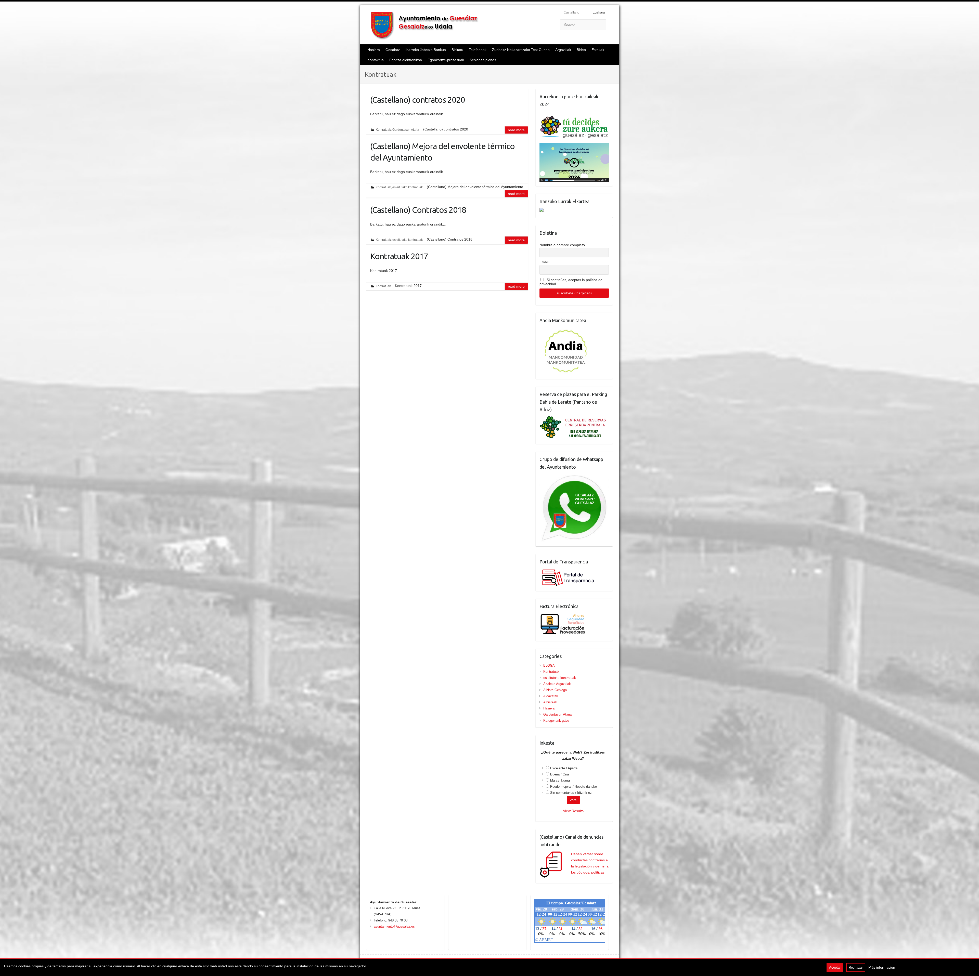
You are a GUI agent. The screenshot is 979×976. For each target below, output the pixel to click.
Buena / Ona (559, 774)
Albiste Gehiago (555, 690)
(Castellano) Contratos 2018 (418, 209)
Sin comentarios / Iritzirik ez (571, 793)
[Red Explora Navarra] (574, 419)
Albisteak (550, 702)
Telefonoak (477, 50)
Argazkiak (563, 50)
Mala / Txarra (560, 780)
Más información (881, 967)
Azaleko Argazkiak (557, 684)
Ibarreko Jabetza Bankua (425, 50)
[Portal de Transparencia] (567, 571)
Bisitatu (457, 50)
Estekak (597, 50)
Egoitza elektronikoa (405, 60)
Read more (516, 130)
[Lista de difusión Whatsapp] (574, 476)
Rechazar (856, 967)
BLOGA (549, 665)
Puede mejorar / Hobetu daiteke (573, 786)
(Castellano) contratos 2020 (417, 99)
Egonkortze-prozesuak (446, 60)
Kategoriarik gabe (556, 720)
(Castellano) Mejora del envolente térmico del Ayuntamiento (442, 151)
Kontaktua (375, 60)
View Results (573, 811)
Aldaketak (550, 696)
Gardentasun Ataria (405, 129)
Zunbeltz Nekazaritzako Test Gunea (521, 50)
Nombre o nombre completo (562, 245)
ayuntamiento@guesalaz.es (394, 926)
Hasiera (373, 50)
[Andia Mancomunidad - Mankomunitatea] (566, 330)
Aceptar (835, 967)
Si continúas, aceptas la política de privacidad (570, 282)
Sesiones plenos (483, 60)
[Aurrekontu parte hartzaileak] (574, 114)
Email (543, 262)
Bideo (581, 50)
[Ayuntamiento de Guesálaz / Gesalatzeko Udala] (428, 25)
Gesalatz (392, 50)
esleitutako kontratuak (407, 187)
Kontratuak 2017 (399, 256)
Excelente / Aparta (563, 768)
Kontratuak (383, 129)
